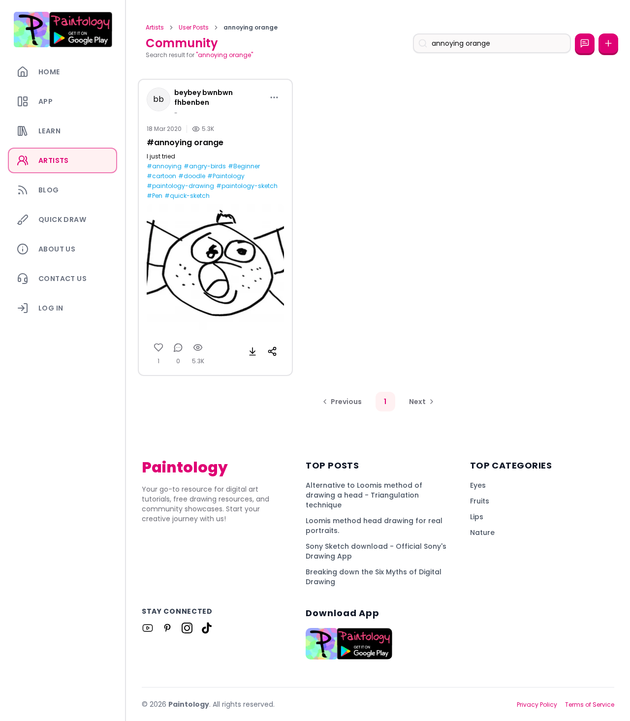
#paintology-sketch (247, 186)
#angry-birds (205, 166)
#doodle (191, 176)
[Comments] (178, 347)
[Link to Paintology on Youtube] (148, 628)
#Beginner (244, 166)
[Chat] (585, 43)
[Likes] (158, 347)
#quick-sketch (187, 196)
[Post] (608, 43)
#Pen (154, 196)
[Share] (272, 351)
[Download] (252, 351)
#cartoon (161, 176)
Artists (155, 27)
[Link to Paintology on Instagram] (187, 628)
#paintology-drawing (180, 186)
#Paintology (226, 176)
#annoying (164, 166)
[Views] (198, 347)
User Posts (194, 27)
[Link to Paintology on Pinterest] (167, 628)
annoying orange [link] (250, 27)
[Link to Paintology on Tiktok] (207, 628)
